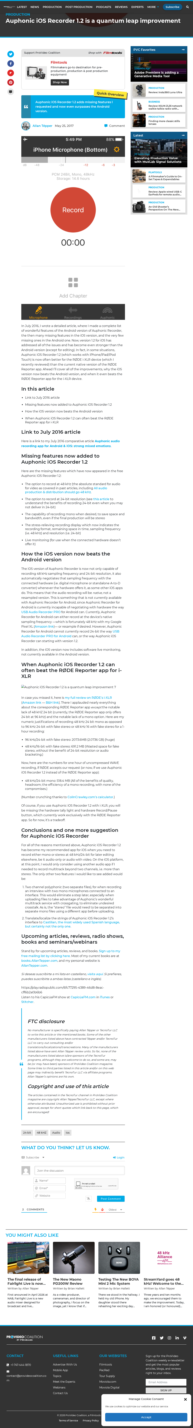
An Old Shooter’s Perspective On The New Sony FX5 (163, 209)
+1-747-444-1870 (20, 1365)
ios (68, 1132)
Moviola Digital (109, 1387)
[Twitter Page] (162, 1338)
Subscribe (172, 7)
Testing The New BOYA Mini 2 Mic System (118, 1281)
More (151, 7)
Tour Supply (107, 1376)
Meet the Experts (64, 1381)
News (35, 7)
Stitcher (27, 1002)
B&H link (52, 702)
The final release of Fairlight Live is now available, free (25, 1283)
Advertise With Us (65, 1364)
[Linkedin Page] (177, 1338)
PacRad (104, 1370)
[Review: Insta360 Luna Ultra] (139, 90)
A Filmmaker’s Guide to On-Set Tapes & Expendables (165, 178)
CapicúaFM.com (83, 997)
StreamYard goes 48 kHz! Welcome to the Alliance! (162, 1283)
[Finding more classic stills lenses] (139, 120)
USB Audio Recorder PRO (41, 612)
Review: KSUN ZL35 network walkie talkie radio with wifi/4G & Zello (165, 108)
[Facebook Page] (153, 1338)
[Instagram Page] (169, 1338)
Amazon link (44, 626)
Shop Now (60, 82)
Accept (146, 1417)
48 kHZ (41, 1132)
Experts (137, 7)
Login (120, 1157)
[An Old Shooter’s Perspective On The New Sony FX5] (139, 206)
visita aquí (95, 974)
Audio (56, 1132)
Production (52, 7)
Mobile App (60, 1370)
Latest (22, 7)
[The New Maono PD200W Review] (74, 1258)
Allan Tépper (42, 126)
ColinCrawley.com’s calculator (90, 797)
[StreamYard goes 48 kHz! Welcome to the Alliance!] (164, 1258)
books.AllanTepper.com (39, 960)
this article (101, 499)
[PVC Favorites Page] (183, 50)
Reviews (121, 7)
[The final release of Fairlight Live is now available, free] (28, 1258)
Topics (57, 1376)
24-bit (27, 1132)
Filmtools (105, 1364)
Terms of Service (68, 1420)
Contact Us (60, 1393)
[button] (185, 1399)
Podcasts (103, 7)
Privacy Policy (91, 1420)
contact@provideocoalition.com (26, 1378)
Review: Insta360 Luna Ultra (165, 92)
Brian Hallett (76, 1288)
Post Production (78, 7)
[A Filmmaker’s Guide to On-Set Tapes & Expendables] (139, 175)
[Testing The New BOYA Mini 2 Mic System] (119, 1258)
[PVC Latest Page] (183, 135)
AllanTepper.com (34, 965)
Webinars (59, 1387)
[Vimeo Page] (184, 1338)
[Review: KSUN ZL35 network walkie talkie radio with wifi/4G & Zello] (139, 105)
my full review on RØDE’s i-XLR (88, 698)
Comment (116, 126)
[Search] (187, 7)
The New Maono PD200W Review (68, 1281)
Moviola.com (107, 1381)
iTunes (105, 997)
